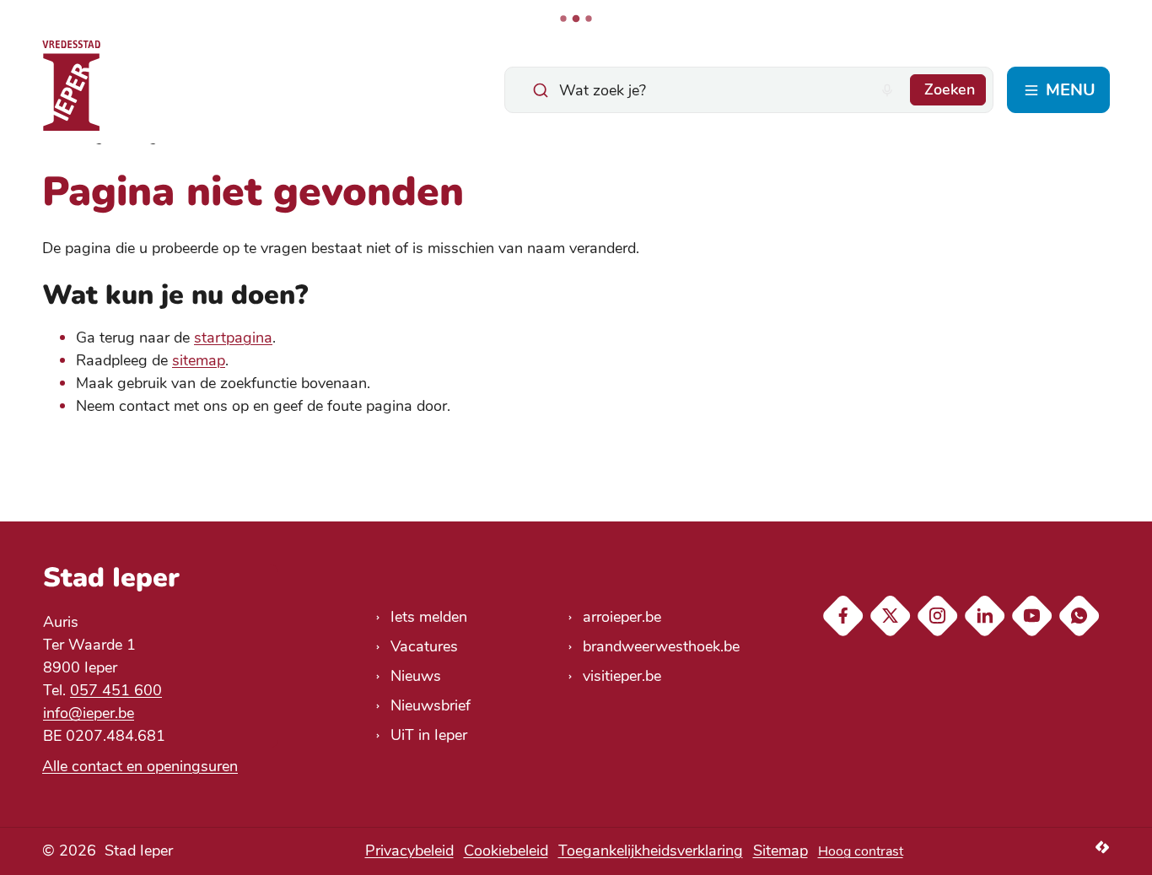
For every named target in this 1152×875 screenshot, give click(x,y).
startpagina (233, 337)
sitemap (198, 360)
